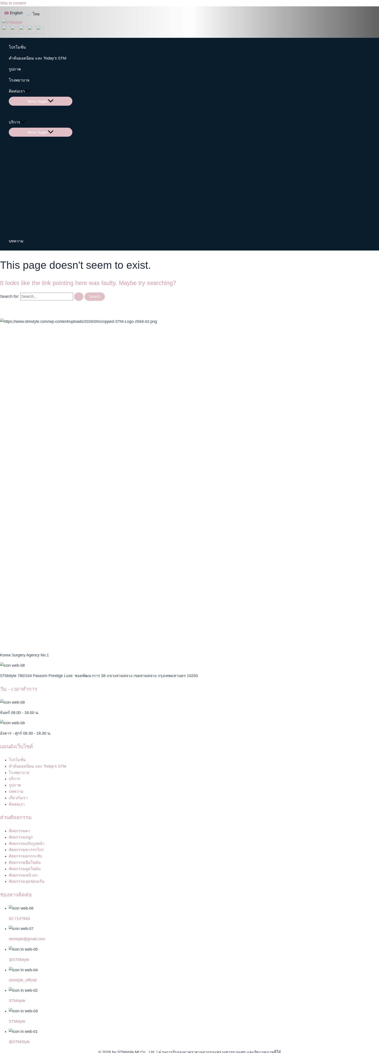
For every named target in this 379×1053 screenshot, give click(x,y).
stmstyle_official (23, 980)
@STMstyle (19, 959)
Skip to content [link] (13, 3)
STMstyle (17, 1001)
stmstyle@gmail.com (27, 939)
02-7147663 (19, 918)
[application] (27, 91)
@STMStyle (19, 1042)
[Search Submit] (78, 296)
